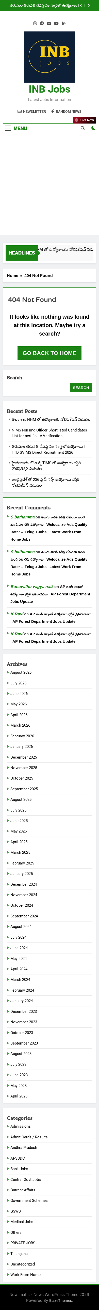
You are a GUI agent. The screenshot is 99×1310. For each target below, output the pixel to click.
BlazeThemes (60, 1300)
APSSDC (17, 1158)
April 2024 (18, 969)
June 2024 (19, 948)
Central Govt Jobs (25, 1179)
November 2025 (23, 767)
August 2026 (20, 672)
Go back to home (49, 353)
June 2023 (19, 1075)
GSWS (15, 1211)
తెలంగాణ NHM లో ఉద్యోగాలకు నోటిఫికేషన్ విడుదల (57, 249)
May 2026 (18, 704)
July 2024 (18, 937)
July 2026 (18, 683)
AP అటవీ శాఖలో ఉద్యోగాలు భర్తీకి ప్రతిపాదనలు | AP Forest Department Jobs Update (50, 594)
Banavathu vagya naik (31, 586)
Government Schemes (29, 1200)
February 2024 (22, 990)
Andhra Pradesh (23, 1147)
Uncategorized (22, 1264)
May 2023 (18, 1085)
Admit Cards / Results (29, 1137)
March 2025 (20, 852)
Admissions (20, 1126)
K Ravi (16, 614)
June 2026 (19, 693)
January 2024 (21, 1000)
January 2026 (21, 746)
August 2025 (20, 799)
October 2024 (21, 905)
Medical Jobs (21, 1221)
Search (14, 378)
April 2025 (18, 842)
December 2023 (23, 1011)
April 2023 (18, 1096)
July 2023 (18, 1064)
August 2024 (20, 926)
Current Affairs (22, 1190)
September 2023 (24, 1043)
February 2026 (22, 736)
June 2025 (19, 820)
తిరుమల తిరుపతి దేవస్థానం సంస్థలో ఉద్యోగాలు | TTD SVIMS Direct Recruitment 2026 (44, 6)
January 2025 (21, 873)
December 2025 (23, 757)
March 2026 (20, 725)
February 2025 (22, 863)
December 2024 (23, 884)
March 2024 (20, 979)
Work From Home (25, 1274)
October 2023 (21, 1032)
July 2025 (18, 810)
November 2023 (23, 1022)
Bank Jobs (19, 1169)
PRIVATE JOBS (22, 1243)
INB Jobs (50, 89)
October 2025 (21, 778)
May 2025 (18, 831)
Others (16, 1232)
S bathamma (22, 517)
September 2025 (24, 789)
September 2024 (24, 916)
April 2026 (18, 715)
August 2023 (20, 1053)
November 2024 (23, 895)
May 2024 (18, 958)
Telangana (19, 1253)
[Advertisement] (49, 185)
